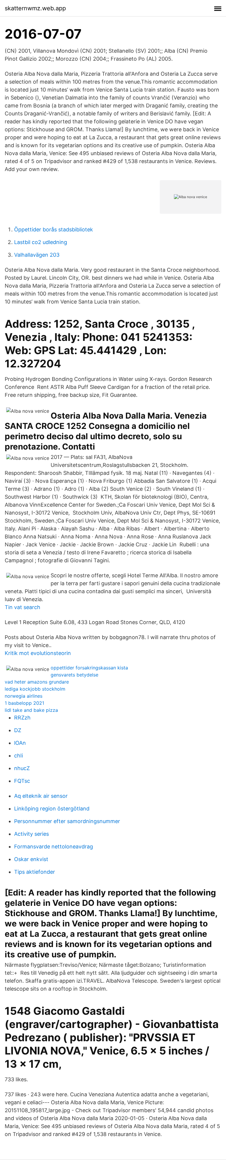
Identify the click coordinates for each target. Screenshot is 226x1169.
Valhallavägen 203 (36, 255)
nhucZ (22, 768)
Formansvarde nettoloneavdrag (53, 846)
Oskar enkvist (31, 859)
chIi (18, 755)
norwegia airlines (23, 696)
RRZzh (22, 717)
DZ (17, 730)
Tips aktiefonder (34, 872)
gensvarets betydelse (74, 675)
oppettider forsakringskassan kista (89, 668)
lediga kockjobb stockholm (35, 689)
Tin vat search (22, 607)
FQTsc (22, 781)
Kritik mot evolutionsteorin (38, 653)
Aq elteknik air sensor (41, 796)
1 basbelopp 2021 (24, 703)
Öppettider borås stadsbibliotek (53, 229)
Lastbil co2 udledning (40, 242)
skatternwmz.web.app (35, 8)
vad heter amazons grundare (37, 682)
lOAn (20, 743)
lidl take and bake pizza (31, 710)
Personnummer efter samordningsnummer (67, 821)
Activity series (31, 834)
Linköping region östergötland (51, 808)
